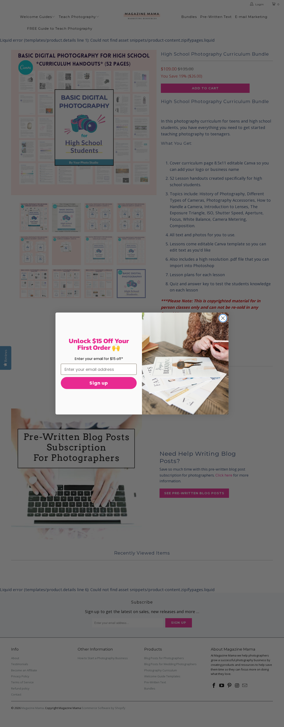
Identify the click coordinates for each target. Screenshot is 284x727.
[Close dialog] (223, 318)
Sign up (98, 383)
